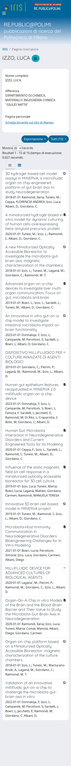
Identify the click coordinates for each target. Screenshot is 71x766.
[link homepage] (13, 6)
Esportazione (34, 139)
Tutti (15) (57, 139)
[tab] (10, 165)
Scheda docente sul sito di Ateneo (29, 122)
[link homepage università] (48, 6)
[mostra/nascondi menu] (4, 13)
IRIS (5, 49)
